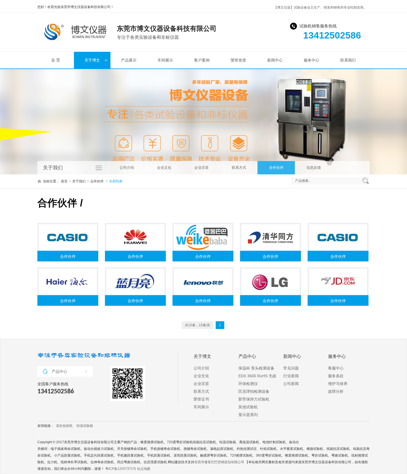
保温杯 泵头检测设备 (256, 368)
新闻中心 (275, 60)
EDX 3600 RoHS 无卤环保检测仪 (257, 380)
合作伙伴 (276, 167)
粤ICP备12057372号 (120, 469)
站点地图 (143, 469)
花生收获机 (64, 426)
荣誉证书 (201, 399)
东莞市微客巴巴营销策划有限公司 (219, 462)
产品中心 (59, 371)
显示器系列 (248, 414)
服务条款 (336, 376)
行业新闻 (291, 376)
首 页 (55, 60)
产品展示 (128, 60)
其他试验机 (248, 407)
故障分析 (336, 391)
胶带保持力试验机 (253, 399)
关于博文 (92, 60)
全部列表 (115, 181)
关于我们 (79, 181)
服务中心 (311, 60)
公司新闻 (291, 383)
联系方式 (239, 167)
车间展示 (165, 60)
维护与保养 (337, 383)
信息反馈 (313, 167)
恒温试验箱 (84, 426)
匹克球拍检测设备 (253, 391)
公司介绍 (127, 167)
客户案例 (202, 60)
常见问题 (291, 368)
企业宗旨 (201, 167)
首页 (64, 181)
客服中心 (336, 368)
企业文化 (164, 167)
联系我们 (348, 60)
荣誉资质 (238, 60)
